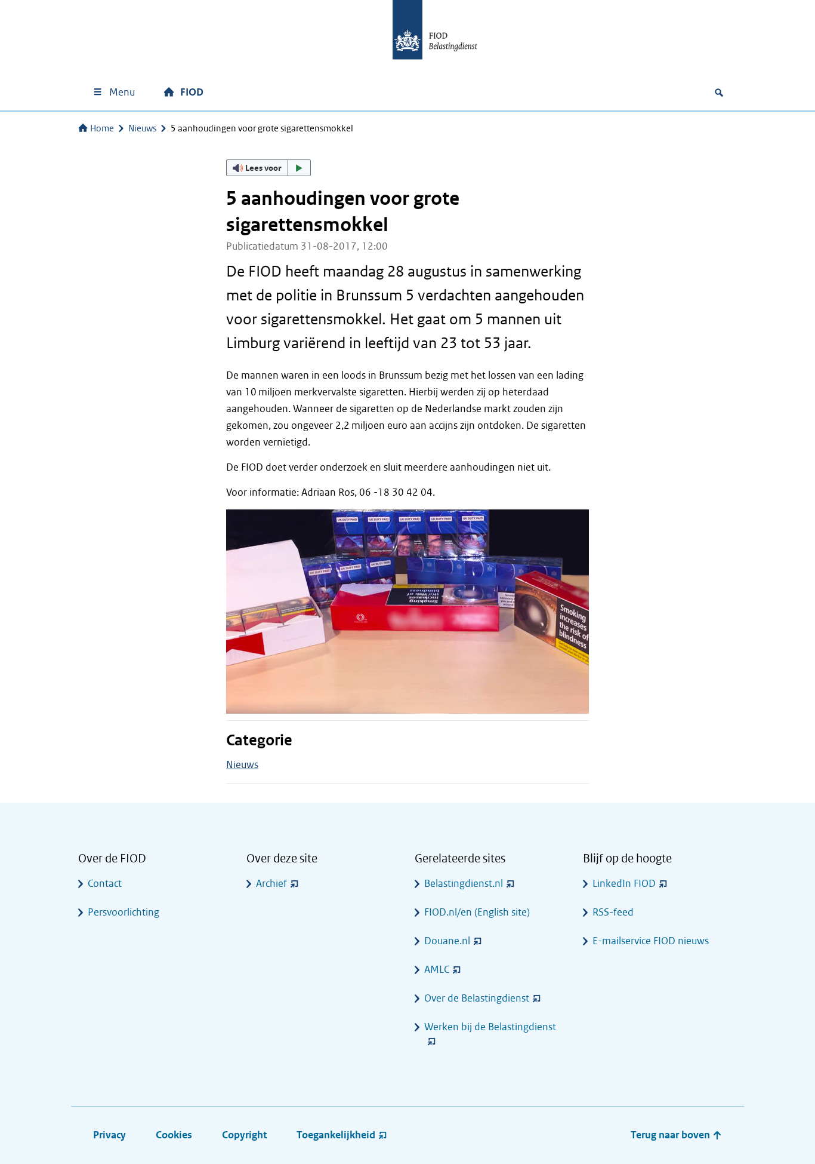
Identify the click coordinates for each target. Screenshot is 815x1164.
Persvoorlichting (123, 912)
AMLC (436, 969)
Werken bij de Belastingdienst (490, 1027)
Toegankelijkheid (336, 1135)
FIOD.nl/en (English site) (477, 912)
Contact (105, 883)
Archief (271, 883)
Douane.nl (447, 941)
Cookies (174, 1135)
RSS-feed (613, 912)
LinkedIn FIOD (624, 883)
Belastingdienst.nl (463, 883)
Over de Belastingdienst (476, 998)
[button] (268, 167)
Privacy (109, 1135)
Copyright (244, 1135)
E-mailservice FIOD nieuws (650, 941)
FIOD (191, 92)
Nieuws (142, 128)
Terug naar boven (671, 1135)
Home (102, 128)
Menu (122, 92)
